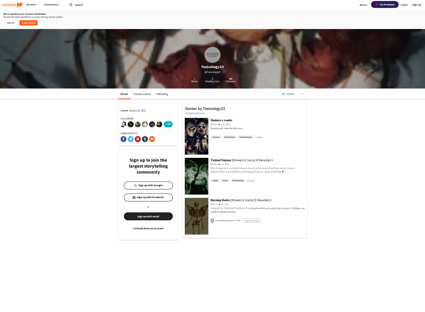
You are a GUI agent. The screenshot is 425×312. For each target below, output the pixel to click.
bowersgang (237, 180)
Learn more (28, 22)
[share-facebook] (124, 139)
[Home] (12, 4)
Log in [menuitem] (404, 4)
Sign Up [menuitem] (416, 4)
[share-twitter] (131, 139)
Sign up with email (148, 216)
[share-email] (152, 139)
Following (162, 94)
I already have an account (148, 228)
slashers (216, 137)
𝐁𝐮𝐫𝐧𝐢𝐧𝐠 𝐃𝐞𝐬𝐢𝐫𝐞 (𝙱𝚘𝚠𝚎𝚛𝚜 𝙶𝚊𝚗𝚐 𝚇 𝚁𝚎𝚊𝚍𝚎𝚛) (241, 200)
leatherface (229, 137)
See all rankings (252, 220)
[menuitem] (288, 94)
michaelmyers (245, 137)
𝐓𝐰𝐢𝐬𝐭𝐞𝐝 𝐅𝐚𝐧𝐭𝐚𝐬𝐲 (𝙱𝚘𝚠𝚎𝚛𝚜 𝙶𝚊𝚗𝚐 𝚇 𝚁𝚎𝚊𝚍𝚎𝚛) (242, 160)
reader (215, 180)
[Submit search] (71, 4)
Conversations (142, 94)
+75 (168, 124)
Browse (31, 4)
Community (51, 4)
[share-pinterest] (138, 139)
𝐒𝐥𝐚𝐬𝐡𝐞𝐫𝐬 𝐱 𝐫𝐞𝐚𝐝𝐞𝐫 (221, 120)
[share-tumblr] (145, 139)
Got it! (10, 22)
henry (225, 180)
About (124, 94)
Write (363, 4)
